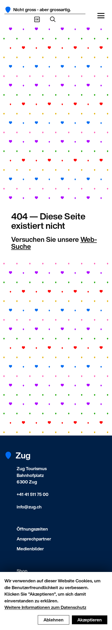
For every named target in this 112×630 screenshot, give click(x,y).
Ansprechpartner (34, 539)
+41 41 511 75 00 (32, 494)
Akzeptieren (89, 619)
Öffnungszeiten (32, 529)
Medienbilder (30, 548)
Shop (22, 571)
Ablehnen (53, 619)
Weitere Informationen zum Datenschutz (45, 607)
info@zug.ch (29, 506)
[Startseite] (7, 9)
